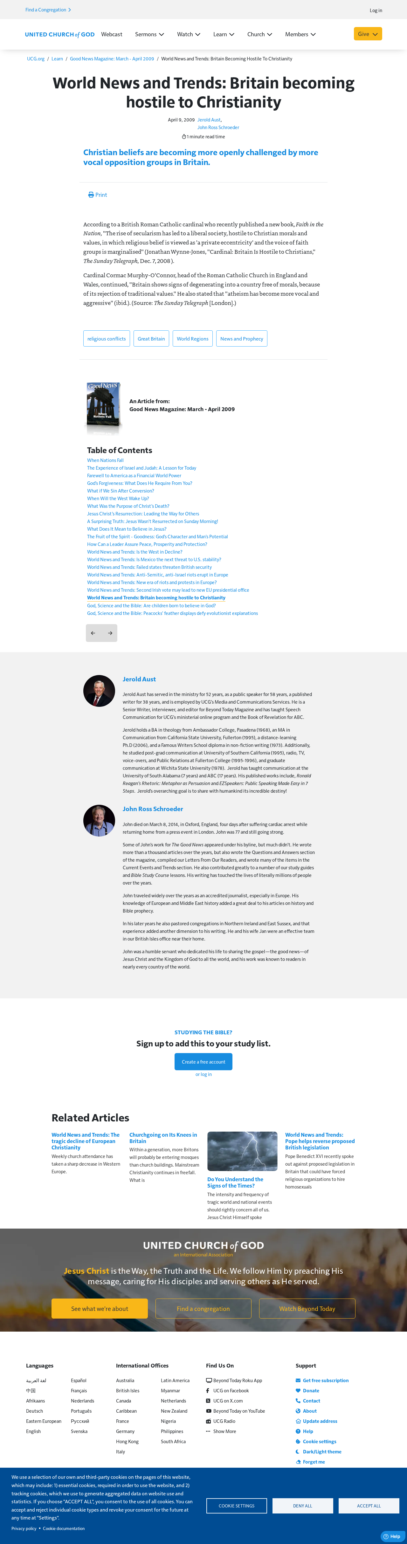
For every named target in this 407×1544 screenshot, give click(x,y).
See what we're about (99, 1308)
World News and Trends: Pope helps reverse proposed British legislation (320, 1141)
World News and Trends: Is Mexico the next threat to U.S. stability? (154, 559)
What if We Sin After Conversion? (120, 490)
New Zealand (174, 1411)
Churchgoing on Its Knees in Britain (163, 1137)
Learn (57, 58)
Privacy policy (24, 1528)
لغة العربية (36, 1380)
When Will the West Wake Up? (118, 498)
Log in (376, 10)
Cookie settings (236, 1505)
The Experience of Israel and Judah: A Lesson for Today (141, 468)
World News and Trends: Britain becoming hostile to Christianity (156, 597)
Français (79, 1390)
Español (78, 1380)
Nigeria (168, 1421)
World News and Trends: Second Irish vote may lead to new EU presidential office (168, 590)
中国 (31, 1390)
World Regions (193, 338)
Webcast (111, 34)
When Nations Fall (105, 460)
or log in (204, 1074)
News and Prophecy (241, 338)
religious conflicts (106, 338)
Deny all (302, 1505)
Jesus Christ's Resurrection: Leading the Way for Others (143, 513)
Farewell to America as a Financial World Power (134, 475)
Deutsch (34, 1411)
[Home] (60, 34)
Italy (120, 1451)
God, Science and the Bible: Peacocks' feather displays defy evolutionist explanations (172, 613)
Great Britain (151, 338)
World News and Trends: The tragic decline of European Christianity (86, 1141)
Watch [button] (185, 34)
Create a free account (203, 1061)
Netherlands (173, 1400)
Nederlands (82, 1400)
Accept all (369, 1505)
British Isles (127, 1390)
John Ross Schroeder (218, 127)
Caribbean (126, 1411)
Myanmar (170, 1390)
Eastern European (43, 1421)
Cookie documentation (64, 1528)
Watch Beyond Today (307, 1308)
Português (81, 1411)
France (122, 1421)
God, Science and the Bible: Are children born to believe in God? (151, 605)
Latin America (175, 1380)
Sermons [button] (146, 34)
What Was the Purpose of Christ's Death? (128, 506)
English (33, 1431)
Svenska (79, 1431)
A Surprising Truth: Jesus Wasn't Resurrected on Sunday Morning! (152, 521)
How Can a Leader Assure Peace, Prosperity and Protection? (147, 544)
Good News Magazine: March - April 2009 (112, 58)
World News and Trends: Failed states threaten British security (149, 567)
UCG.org (36, 58)
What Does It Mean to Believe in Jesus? (127, 529)
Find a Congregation (46, 9)
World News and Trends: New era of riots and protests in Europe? (152, 582)
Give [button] (364, 33)
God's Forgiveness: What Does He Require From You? (139, 483)
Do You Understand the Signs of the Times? (235, 1182)
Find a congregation (203, 1308)
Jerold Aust (209, 119)
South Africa (173, 1441)
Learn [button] (220, 34)
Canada (123, 1400)
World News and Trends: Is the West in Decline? (135, 551)
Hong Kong (127, 1441)
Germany (125, 1431)
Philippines (172, 1431)
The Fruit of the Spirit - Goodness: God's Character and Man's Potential (157, 536)
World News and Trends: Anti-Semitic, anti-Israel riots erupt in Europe (157, 574)
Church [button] (256, 34)
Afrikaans (35, 1400)
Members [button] (296, 34)
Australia (125, 1380)
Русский (80, 1421)
